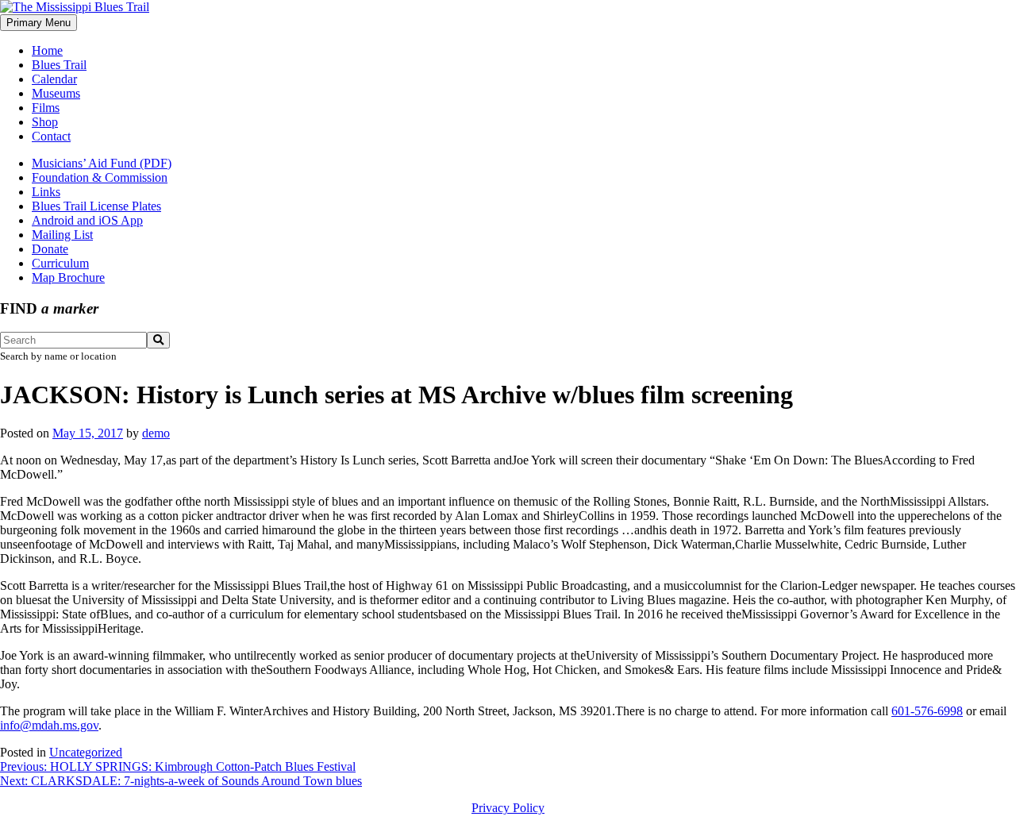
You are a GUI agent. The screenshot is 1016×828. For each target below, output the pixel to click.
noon (28, 460)
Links (46, 191)
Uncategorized (85, 752)
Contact (51, 136)
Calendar (54, 79)
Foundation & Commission (99, 177)
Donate (50, 249)
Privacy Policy (508, 808)
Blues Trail (59, 64)
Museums (56, 93)
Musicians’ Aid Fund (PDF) (101, 163)
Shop (45, 122)
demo (156, 433)
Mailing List (62, 234)
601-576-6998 (927, 711)
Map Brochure (68, 277)
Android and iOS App (87, 220)
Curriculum (60, 263)
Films (46, 107)
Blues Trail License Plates (96, 206)
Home (47, 50)
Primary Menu (38, 23)
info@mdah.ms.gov (49, 725)
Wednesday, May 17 (111, 460)
